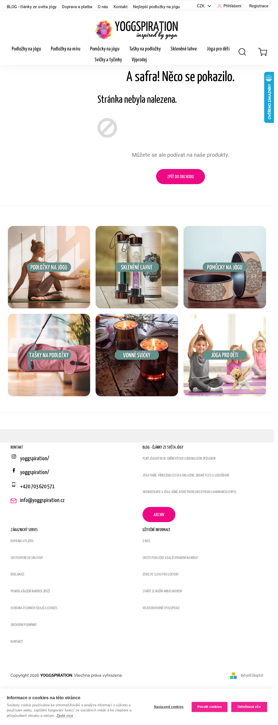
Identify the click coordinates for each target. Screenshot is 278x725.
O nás (103, 6)
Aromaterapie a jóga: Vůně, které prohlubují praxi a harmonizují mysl (190, 492)
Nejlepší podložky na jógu (156, 6)
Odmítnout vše (249, 707)
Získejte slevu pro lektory (161, 574)
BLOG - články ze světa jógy (31, 6)
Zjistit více (64, 716)
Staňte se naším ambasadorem (162, 591)
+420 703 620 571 (37, 486)
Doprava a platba (77, 6)
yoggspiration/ (34, 472)
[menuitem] (26, 49)
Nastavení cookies (169, 707)
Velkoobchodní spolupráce (161, 608)
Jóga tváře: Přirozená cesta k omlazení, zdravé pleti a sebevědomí (186, 475)
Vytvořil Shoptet (252, 676)
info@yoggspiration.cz (42, 500)
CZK (201, 6)
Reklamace (17, 574)
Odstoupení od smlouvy (27, 558)
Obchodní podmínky (24, 625)
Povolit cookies (209, 707)
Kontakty (17, 642)
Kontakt (120, 6)
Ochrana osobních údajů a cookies (34, 608)
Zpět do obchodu (180, 177)
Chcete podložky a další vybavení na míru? (170, 558)
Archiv (159, 515)
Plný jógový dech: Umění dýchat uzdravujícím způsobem (179, 459)
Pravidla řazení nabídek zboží (30, 591)
